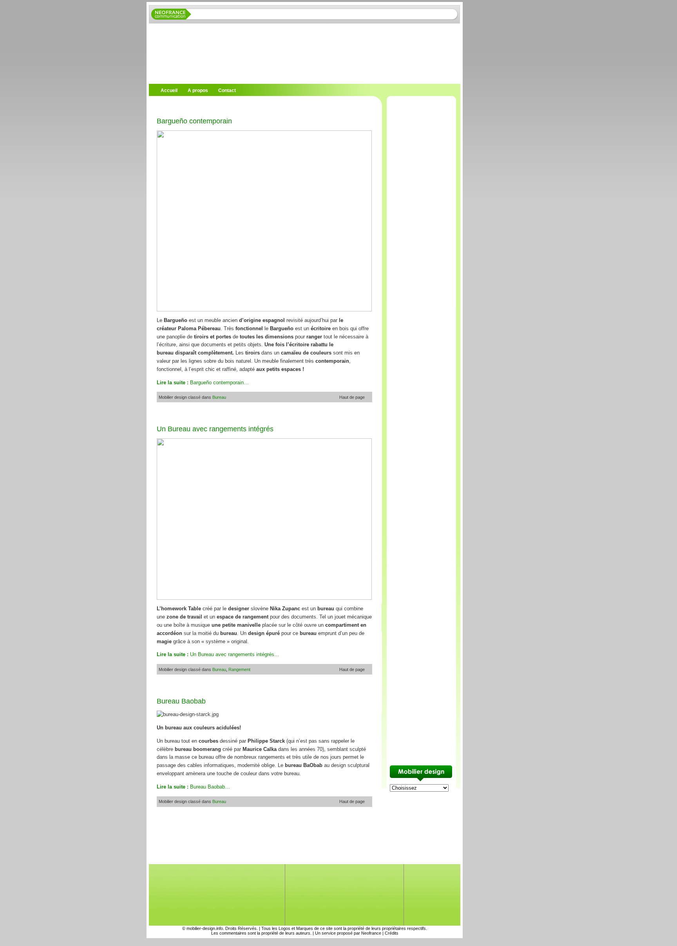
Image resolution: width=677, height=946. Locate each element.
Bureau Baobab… (193, 787)
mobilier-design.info (204, 928)
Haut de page (352, 397)
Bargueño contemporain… (203, 382)
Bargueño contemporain (194, 121)
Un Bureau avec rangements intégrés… (218, 654)
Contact (227, 90)
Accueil (169, 90)
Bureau (219, 397)
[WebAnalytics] (15, 942)
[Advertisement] (240, 106)
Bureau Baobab (181, 701)
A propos (198, 90)
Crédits (391, 933)
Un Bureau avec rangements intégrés (215, 429)
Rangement (239, 669)
